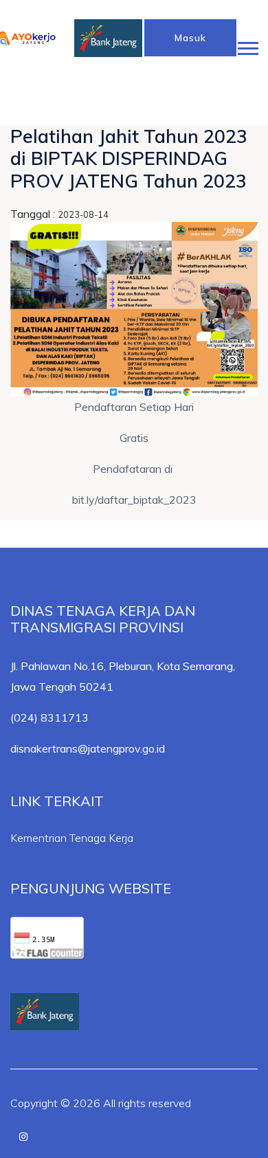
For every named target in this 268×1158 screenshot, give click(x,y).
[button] (247, 45)
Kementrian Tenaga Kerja (71, 838)
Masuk (190, 38)
